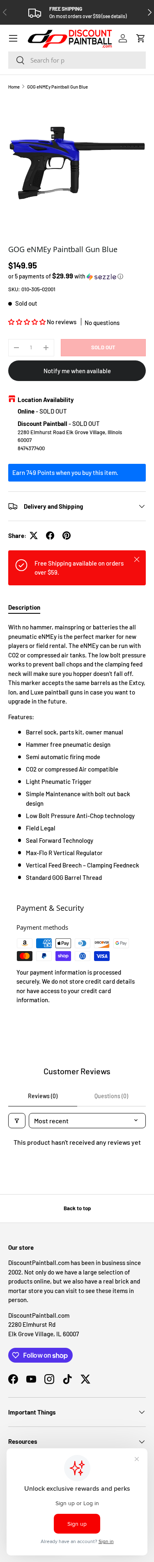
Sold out (103, 347)
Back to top (77, 1208)
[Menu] (13, 38)
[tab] (24, 607)
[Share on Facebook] (50, 535)
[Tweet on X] (33, 535)
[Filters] (16, 1120)
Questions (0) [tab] (111, 1095)
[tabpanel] (77, 752)
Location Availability (46, 399)
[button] (141, 38)
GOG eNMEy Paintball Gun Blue (57, 86)
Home (14, 86)
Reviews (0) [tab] (42, 1095)
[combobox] (77, 60)
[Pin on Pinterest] (66, 535)
